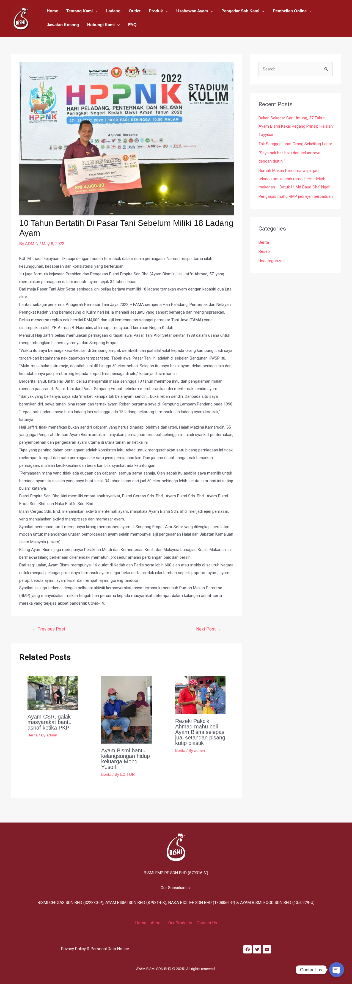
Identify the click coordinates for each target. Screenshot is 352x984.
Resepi (264, 251)
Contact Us (207, 922)
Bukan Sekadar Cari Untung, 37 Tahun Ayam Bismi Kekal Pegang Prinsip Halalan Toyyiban (295, 126)
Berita (33, 735)
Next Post (208, 629)
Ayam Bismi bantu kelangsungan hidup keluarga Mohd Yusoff (125, 758)
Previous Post (48, 629)
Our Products (180, 922)
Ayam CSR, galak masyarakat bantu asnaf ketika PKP (50, 722)
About (156, 922)
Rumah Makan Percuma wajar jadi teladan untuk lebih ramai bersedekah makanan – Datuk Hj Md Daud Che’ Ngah (294, 179)
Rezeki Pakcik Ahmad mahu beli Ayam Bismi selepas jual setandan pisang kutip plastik (200, 732)
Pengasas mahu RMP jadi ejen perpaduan (295, 196)
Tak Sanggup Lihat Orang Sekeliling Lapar (295, 143)
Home (140, 922)
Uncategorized (271, 260)
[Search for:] (295, 69)
